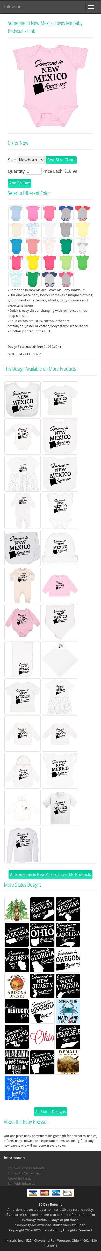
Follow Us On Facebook (26, 1168)
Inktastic (12, 7)
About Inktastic (19, 1178)
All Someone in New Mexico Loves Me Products (50, 874)
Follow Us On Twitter (24, 1173)
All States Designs (50, 1111)
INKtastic (64, 1215)
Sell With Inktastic (21, 1183)
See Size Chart (61, 160)
